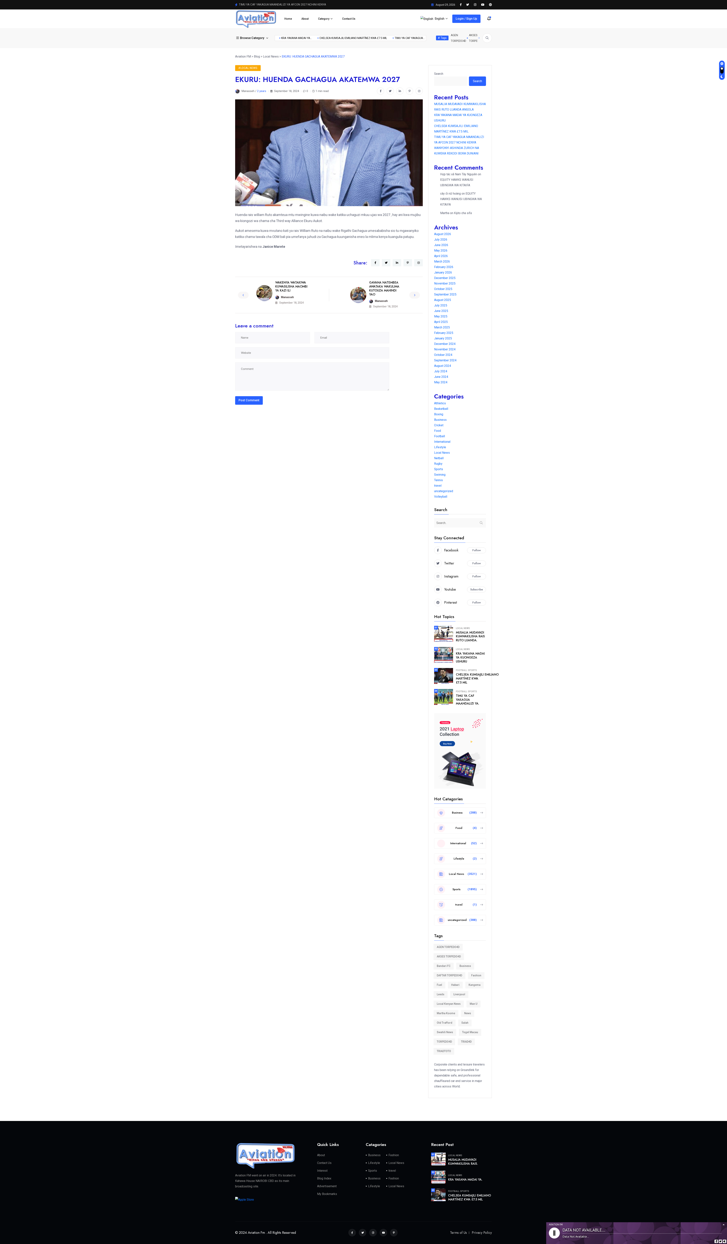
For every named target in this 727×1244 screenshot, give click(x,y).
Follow (476, 550)
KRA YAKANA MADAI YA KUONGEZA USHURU (470, 657)
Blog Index (324, 1178)
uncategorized (443, 491)
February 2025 (443, 333)
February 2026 (443, 267)
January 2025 (443, 338)
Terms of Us (458, 1232)
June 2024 (441, 377)
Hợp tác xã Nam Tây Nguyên (458, 174)
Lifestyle (440, 447)
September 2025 (445, 294)
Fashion (476, 975)
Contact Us (348, 18)
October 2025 (443, 289)
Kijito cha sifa (463, 213)
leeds (440, 994)
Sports (438, 469)
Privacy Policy (482, 1232)
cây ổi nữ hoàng (450, 193)
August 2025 (442, 300)
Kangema (475, 984)
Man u (473, 1003)
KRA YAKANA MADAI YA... (334, 38)
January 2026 (443, 272)
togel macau (470, 1032)
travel (438, 485)
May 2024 (440, 382)
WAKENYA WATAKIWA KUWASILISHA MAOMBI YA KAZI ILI (291, 286)
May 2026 (440, 250)
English (439, 18)
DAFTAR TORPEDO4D (449, 975)
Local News (442, 452)
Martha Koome (446, 1013)
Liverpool (459, 994)
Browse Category (252, 38)
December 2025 (445, 278)
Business (440, 420)
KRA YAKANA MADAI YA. (465, 1179)
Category (323, 18)
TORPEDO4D (444, 1041)
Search (438, 74)
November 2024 (445, 349)
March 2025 (442, 327)
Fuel (439, 984)
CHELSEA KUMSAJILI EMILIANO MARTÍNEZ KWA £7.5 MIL (391, 38)
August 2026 (442, 234)
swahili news (445, 1032)
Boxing (438, 414)
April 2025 (441, 322)
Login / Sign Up (466, 18)
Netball (439, 458)
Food (437, 431)
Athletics (440, 403)
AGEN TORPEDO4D (448, 947)
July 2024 (440, 371)
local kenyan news (449, 1003)
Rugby (438, 463)
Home (288, 18)
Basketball (441, 409)
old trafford (444, 1022)
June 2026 (441, 245)
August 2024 (442, 366)
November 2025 (445, 283)
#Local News (247, 67)
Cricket (438, 425)
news (467, 1013)
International (442, 442)
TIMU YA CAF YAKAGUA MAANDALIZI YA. (467, 700)
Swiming (439, 474)
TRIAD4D (466, 1041)
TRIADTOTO (444, 1051)
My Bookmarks (327, 1194)
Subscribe (476, 589)
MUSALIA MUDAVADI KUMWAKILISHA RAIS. (463, 1161)
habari (455, 984)
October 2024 (443, 355)
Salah (464, 1022)
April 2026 (441, 256)
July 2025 (440, 305)
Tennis (438, 480)
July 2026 (440, 239)
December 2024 (445, 344)
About (305, 18)
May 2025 (440, 316)
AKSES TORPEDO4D (449, 956)
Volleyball (440, 496)
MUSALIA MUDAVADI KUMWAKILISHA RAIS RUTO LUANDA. (470, 636)
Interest (322, 1170)
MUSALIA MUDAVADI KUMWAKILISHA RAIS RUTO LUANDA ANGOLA (281, 4)
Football (439, 436)
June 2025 (441, 311)
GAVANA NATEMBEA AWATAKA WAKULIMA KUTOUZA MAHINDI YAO (384, 288)
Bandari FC (443, 965)
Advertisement (327, 1186)
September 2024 (445, 360)
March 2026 (442, 261)
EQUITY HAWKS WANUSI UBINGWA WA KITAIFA (461, 199)
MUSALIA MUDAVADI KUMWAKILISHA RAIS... (285, 38)
